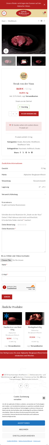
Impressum (36, 441)
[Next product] (44, 21)
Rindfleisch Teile (24, 143)
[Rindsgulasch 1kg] (35, 317)
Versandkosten (32, 94)
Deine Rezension (9, 227)
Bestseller (27, 140)
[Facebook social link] (20, 150)
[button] (44, 398)
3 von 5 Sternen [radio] (22, 223)
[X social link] (23, 150)
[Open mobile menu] (4, 13)
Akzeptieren (24, 423)
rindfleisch (30, 147)
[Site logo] (23, 13)
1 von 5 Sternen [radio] (18, 223)
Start (4, 21)
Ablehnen (23, 429)
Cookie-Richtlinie (12, 441)
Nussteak (22, 147)
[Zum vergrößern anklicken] (6, 49)
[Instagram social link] (26, 384)
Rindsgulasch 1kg (35, 325)
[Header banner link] (23, 4)
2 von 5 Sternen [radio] (20, 223)
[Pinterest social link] (26, 150)
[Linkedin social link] (29, 150)
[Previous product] (38, 21)
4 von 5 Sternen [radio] (24, 223)
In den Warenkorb (28, 112)
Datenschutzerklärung (25, 441)
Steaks (19, 140)
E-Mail (5, 273)
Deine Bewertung (8, 223)
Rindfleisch (12, 21)
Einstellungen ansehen (24, 436)
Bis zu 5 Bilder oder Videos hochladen (15, 254)
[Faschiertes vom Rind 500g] (12, 317)
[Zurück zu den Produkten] (41, 21)
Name (4, 263)
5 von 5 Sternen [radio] (26, 223)
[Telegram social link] (31, 150)
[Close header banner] (44, 4)
